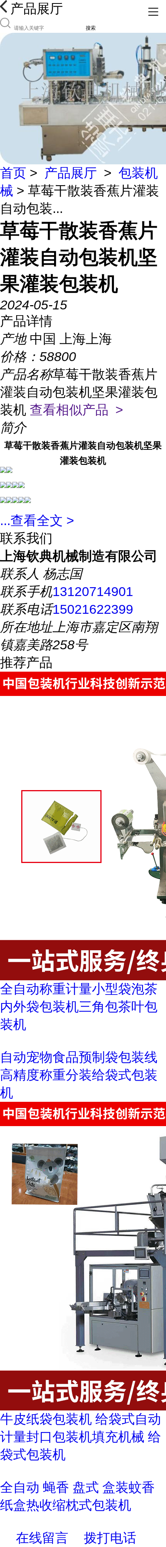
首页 (13, 173)
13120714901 (93, 591)
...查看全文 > (37, 520)
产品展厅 (70, 173)
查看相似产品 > (76, 409)
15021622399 (93, 609)
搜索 (91, 28)
